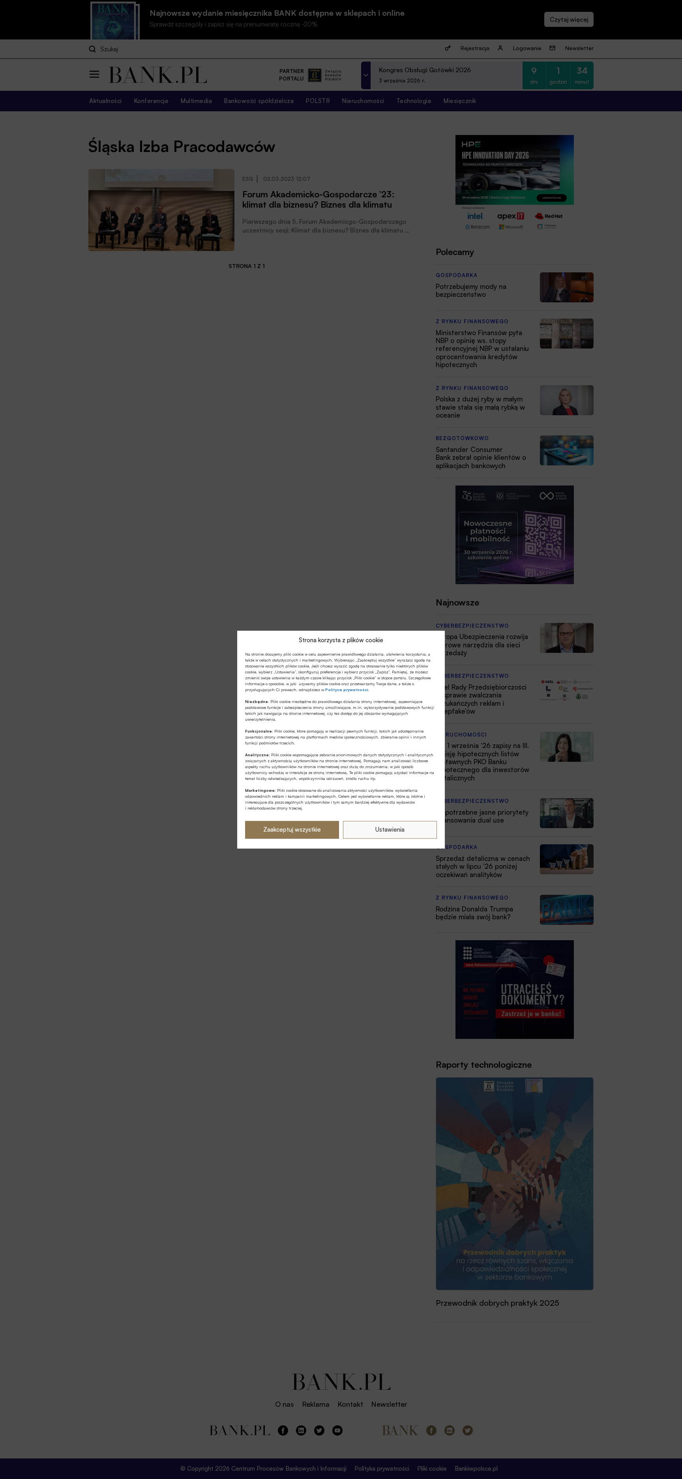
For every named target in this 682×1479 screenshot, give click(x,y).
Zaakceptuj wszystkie (292, 829)
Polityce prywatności (346, 689)
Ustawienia (390, 829)
